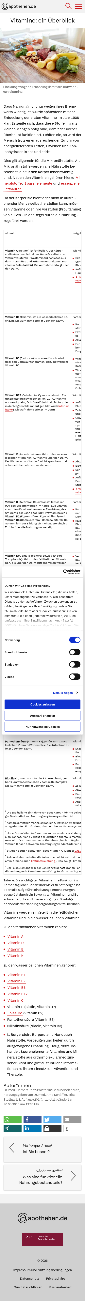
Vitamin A (16, 936)
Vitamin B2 (17, 981)
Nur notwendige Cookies (43, 726)
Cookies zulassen (42, 704)
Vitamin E (15, 949)
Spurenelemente (38, 183)
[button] (13, 1119)
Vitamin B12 (17, 994)
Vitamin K (15, 955)
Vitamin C (16, 1000)
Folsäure (15, 1013)
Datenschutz (29, 1279)
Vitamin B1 (17, 974)
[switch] (74, 652)
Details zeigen (63, 692)
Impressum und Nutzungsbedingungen (42, 1270)
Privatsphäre (55, 1279)
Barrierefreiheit (60, 1287)
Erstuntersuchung (43, 861)
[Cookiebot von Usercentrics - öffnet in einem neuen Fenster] (63, 571)
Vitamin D (16, 942)
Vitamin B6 (17, 987)
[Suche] (69, 6)
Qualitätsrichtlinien (28, 1287)
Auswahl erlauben (42, 715)
